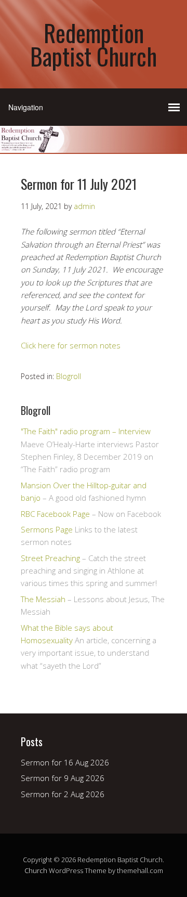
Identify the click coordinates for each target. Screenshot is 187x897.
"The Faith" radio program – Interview (86, 431)
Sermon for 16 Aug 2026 (65, 762)
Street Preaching (50, 558)
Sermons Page (47, 529)
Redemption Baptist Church (93, 44)
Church (35, 870)
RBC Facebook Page (55, 514)
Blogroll (68, 376)
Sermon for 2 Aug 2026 (62, 794)
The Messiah (43, 599)
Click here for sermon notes (71, 345)
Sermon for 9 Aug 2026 (62, 778)
